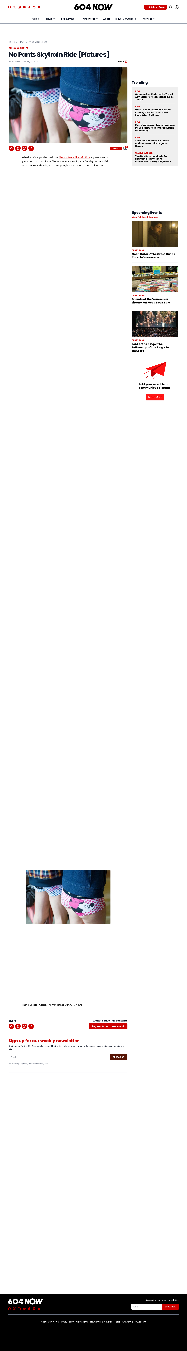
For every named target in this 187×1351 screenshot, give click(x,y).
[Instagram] (19, 7)
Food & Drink (67, 18)
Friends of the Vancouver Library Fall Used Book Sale (151, 300)
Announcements (38, 42)
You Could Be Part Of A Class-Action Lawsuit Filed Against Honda (152, 143)
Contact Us (82, 1321)
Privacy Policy (67, 1321)
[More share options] (31, 148)
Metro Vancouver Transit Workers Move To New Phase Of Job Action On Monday (155, 128)
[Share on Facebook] (11, 148)
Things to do (88, 18)
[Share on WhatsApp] (24, 148)
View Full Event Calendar (145, 217)
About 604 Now (49, 1321)
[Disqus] (68, 1178)
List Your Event (123, 1321)
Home (12, 42)
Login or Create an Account (108, 1026)
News (49, 18)
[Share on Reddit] (18, 148)
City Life (147, 18)
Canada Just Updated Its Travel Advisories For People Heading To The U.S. (154, 97)
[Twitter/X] (14, 7)
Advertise (109, 1321)
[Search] (171, 7)
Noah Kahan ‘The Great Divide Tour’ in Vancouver (153, 255)
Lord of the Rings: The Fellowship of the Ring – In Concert (150, 347)
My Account (140, 1321)
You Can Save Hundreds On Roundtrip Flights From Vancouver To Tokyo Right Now (153, 158)
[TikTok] (29, 7)
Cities (35, 18)
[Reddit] (34, 7)
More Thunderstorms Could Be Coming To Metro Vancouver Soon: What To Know (153, 112)
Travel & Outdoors (125, 18)
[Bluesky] (39, 7)
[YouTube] (24, 7)
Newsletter (95, 1321)
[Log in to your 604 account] (177, 7)
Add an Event (158, 7)
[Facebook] (9, 7)
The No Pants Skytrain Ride (74, 157)
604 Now (16, 61)
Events (106, 18)
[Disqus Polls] (68, 1110)
